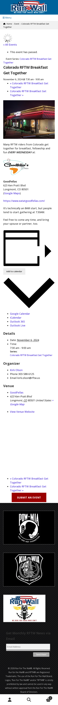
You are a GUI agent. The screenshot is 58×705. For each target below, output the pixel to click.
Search (29, 699)
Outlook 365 (17, 321)
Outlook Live (17, 325)
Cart (45, 697)
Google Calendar (20, 313)
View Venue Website (22, 411)
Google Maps (12, 193)
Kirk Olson (16, 370)
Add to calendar (14, 271)
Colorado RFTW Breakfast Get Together (31, 355)
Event (16, 23)
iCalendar (15, 317)
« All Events (10, 44)
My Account (9, 699)
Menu (8, 17)
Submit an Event (29, 497)
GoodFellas (16, 392)
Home (9, 23)
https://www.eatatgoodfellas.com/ (24, 200)
